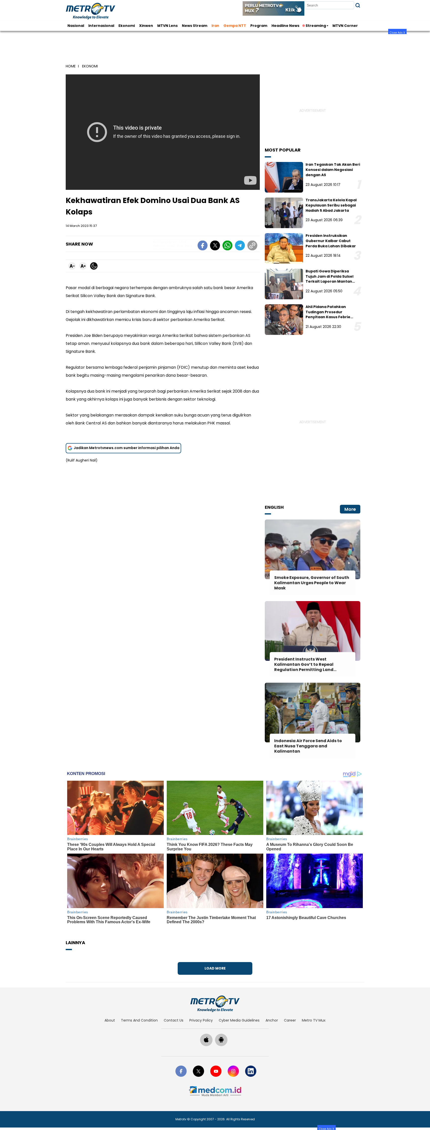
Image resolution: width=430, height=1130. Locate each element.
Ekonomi (126, 25)
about (110, 1020)
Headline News (285, 25)
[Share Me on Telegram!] (239, 246)
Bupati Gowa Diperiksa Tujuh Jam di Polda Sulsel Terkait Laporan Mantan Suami (329, 279)
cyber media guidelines (239, 1020)
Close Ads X (397, 32)
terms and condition (139, 1020)
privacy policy (201, 1020)
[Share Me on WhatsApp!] (227, 246)
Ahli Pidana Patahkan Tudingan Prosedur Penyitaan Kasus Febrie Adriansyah (328, 314)
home (71, 66)
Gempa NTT (234, 25)
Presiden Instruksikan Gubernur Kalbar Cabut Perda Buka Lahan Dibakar (331, 241)
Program (258, 25)
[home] (215, 1003)
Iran (215, 25)
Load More (215, 968)
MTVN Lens (167, 25)
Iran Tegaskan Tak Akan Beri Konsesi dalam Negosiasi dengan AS (333, 169)
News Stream (194, 25)
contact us (173, 1020)
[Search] (357, 5)
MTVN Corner (345, 25)
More (350, 509)
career (290, 1020)
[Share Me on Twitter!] (215, 246)
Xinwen (146, 25)
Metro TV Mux (313, 1020)
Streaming (316, 25)
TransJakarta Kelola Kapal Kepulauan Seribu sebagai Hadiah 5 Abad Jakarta (331, 205)
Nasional (75, 25)
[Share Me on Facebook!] (202, 246)
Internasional (101, 25)
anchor (272, 1020)
